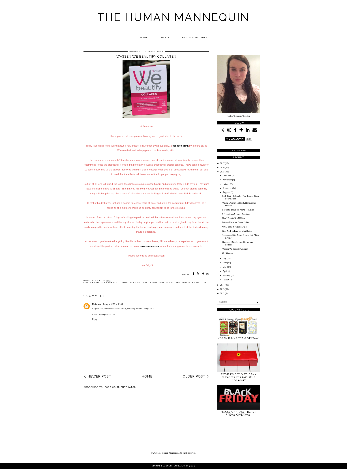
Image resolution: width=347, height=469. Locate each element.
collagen (122, 283)
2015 (222, 171)
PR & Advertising (194, 37)
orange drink (156, 283)
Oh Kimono (227, 253)
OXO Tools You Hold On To (234, 227)
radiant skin (173, 283)
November (227, 179)
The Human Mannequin (173, 17)
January (226, 279)
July (224, 258)
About (165, 37)
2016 (222, 167)
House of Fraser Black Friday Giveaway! (238, 413)
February (226, 275)
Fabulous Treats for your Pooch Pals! (238, 210)
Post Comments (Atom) (121, 387)
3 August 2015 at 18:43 (113, 304)
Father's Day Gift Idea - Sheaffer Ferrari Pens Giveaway (238, 377)
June (225, 262)
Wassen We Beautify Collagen (235, 249)
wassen (186, 283)
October (226, 184)
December (227, 175)
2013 (222, 289)
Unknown (97, 304)
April (225, 271)
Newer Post (99, 376)
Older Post (194, 376)
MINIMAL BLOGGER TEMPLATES (168, 466)
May (225, 267)
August (226, 192)
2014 (222, 285)
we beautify (199, 283)
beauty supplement (103, 283)
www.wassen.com (150, 246)
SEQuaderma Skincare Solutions (236, 214)
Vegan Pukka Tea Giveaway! (238, 338)
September (227, 188)
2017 (222, 163)
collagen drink (180, 145)
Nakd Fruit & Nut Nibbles (233, 218)
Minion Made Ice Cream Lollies (236, 222)
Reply (94, 319)
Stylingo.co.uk (105, 314)
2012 (222, 293)
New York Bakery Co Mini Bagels (237, 231)
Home (144, 37)
